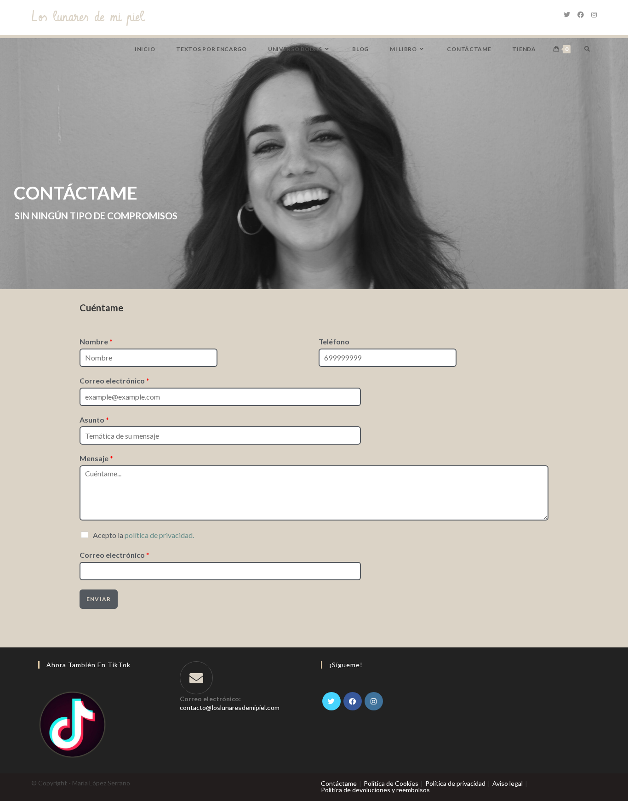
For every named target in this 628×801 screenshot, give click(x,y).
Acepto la (143, 535)
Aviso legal (507, 783)
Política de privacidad (455, 783)
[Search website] (587, 48)
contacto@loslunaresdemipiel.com (230, 707)
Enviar (98, 598)
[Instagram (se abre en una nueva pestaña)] (594, 14)
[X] (331, 701)
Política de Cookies (391, 783)
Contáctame (339, 783)
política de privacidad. (159, 535)
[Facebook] (352, 701)
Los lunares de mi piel (87, 17)
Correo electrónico (114, 380)
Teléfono (334, 341)
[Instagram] (374, 701)
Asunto (94, 419)
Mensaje (96, 458)
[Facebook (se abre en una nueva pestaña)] (581, 14)
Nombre (96, 341)
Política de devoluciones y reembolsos (375, 790)
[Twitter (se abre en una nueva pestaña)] (567, 14)
